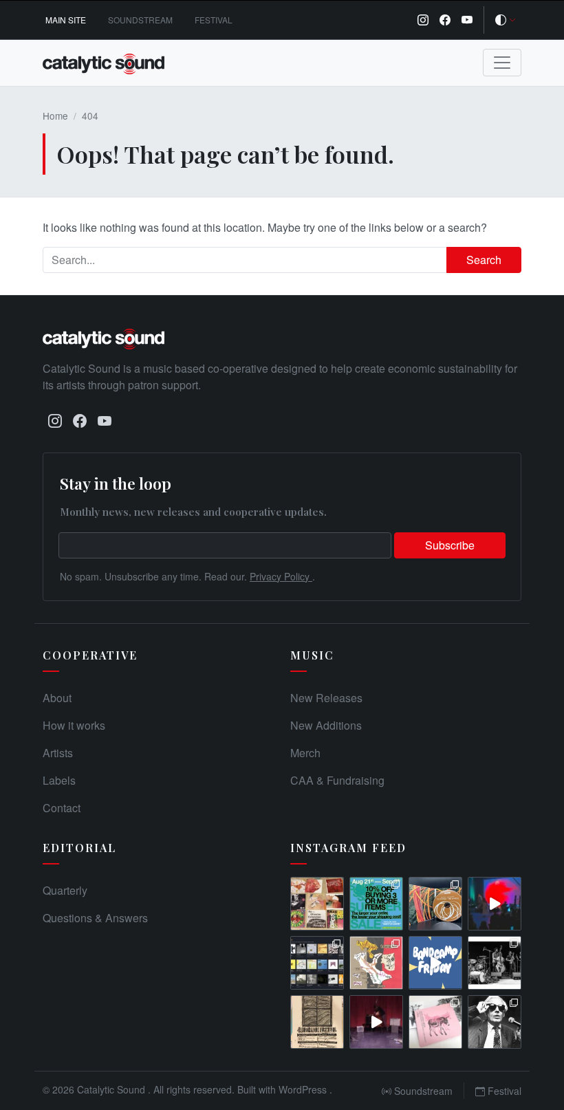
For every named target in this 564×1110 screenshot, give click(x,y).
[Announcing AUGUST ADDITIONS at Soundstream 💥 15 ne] (317, 963)
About (57, 698)
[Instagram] (423, 20)
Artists (58, 753)
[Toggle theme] (505, 20)
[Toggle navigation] (502, 62)
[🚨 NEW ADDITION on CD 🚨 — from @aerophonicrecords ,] (435, 904)
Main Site (65, 19)
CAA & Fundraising (337, 780)
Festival (213, 19)
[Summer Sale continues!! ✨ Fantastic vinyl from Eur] (317, 904)
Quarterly (65, 890)
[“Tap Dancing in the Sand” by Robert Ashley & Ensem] (494, 1022)
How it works (74, 725)
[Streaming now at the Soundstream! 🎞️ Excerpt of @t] (376, 1022)
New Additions (326, 725)
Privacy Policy (281, 576)
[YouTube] (467, 20)
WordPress (304, 1089)
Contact (61, 808)
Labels (59, 780)
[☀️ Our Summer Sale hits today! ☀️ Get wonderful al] (376, 904)
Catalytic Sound (112, 1089)
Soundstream (140, 19)
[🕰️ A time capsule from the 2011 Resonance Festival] (317, 1022)
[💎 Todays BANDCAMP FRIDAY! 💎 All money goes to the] (435, 963)
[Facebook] (445, 20)
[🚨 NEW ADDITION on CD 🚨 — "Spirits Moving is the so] (494, 963)
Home (55, 115)
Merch (305, 753)
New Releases (326, 698)
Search (483, 260)
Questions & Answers (95, 918)
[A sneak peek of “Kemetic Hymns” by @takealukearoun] (494, 904)
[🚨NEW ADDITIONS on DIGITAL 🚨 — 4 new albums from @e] (376, 963)
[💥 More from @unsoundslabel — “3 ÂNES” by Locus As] (435, 1022)
